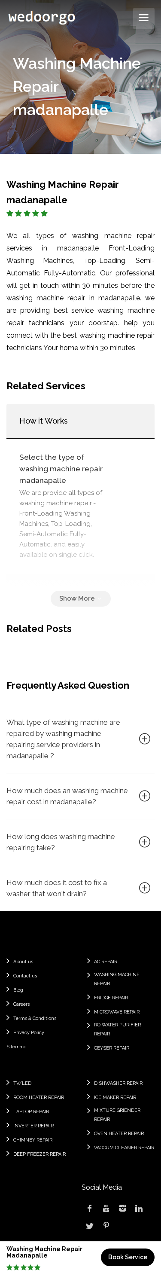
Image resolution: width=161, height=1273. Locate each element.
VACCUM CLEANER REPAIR (124, 1148)
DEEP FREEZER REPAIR (39, 1154)
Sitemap (15, 1047)
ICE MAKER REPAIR (115, 1097)
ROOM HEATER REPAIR (38, 1097)
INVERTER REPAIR (33, 1126)
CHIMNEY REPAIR (32, 1140)
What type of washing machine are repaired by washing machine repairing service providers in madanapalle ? (63, 739)
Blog (18, 990)
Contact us (25, 976)
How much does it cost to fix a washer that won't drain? (56, 888)
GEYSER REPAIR (111, 1048)
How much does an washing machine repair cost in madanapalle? (67, 796)
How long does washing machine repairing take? (60, 842)
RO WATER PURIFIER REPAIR (117, 1029)
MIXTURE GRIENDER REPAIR (117, 1115)
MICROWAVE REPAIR (117, 1012)
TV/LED (22, 1083)
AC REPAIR (105, 962)
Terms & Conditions (34, 1018)
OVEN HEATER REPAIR (119, 1133)
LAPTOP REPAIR (31, 1111)
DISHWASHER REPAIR (118, 1083)
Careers (21, 1004)
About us (23, 962)
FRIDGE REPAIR (111, 998)
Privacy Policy (28, 1032)
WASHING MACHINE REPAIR (117, 979)
